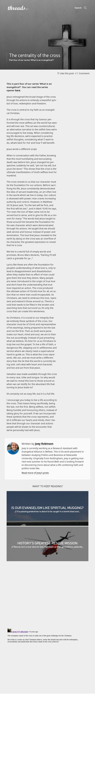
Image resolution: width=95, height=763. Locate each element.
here (17, 90)
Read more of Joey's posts (35, 472)
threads (17, 8)
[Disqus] (47, 597)
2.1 (27, 9)
